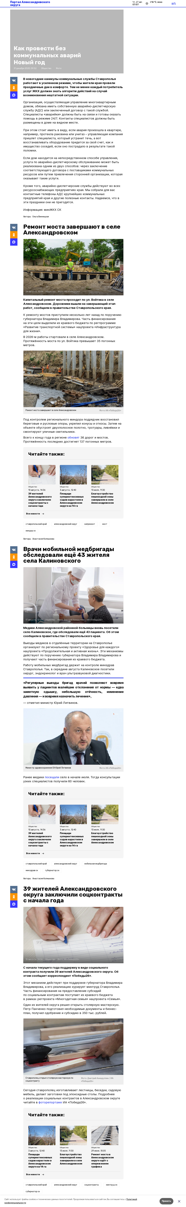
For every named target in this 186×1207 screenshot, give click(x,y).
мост (104, 524)
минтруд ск (111, 1185)
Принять (166, 1201)
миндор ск (31, 531)
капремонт (89, 524)
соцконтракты (91, 1185)
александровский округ (65, 524)
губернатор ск (52, 870)
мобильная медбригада (95, 864)
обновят (73, 437)
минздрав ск (32, 870)
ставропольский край (36, 524)
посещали (52, 777)
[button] (73, 267)
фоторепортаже (50, 1102)
